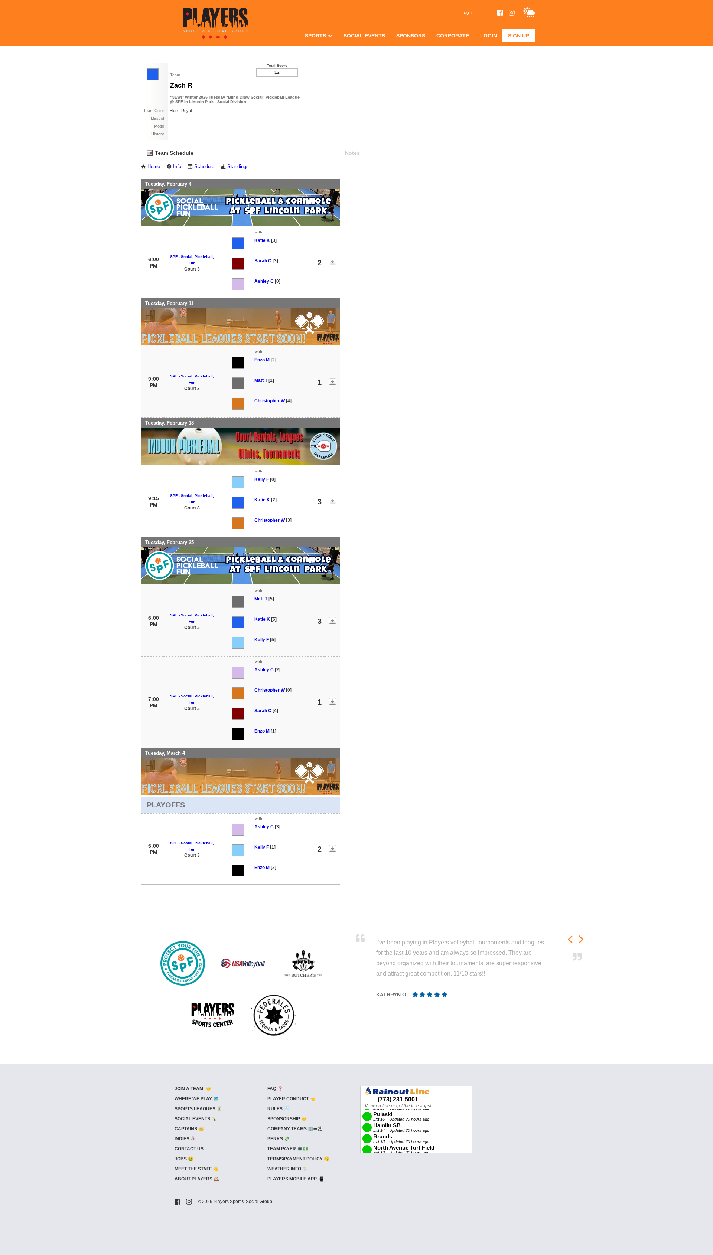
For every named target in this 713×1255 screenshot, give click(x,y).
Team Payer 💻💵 (287, 1148)
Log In (467, 12)
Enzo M (262, 360)
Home (153, 166)
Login (488, 36)
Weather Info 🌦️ (287, 1169)
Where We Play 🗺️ (197, 1098)
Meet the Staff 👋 (196, 1169)
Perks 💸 (278, 1138)
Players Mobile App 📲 (295, 1179)
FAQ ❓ (275, 1088)
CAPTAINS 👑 (189, 1128)
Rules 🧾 (278, 1108)
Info (177, 166)
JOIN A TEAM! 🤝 (193, 1088)
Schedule (204, 166)
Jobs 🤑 (184, 1158)
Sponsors (410, 36)
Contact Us (189, 1148)
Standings (238, 166)
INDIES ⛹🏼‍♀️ (185, 1138)
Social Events (364, 36)
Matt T (260, 380)
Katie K (262, 240)
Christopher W (269, 400)
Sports (315, 36)
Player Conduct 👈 (291, 1098)
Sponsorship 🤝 (287, 1118)
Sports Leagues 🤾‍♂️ (198, 1108)
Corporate (452, 36)
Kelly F (261, 479)
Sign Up (518, 36)
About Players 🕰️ (197, 1179)
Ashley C (264, 281)
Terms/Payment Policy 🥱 (298, 1158)
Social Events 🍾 (196, 1118)
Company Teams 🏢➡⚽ (295, 1128)
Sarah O (262, 260)
